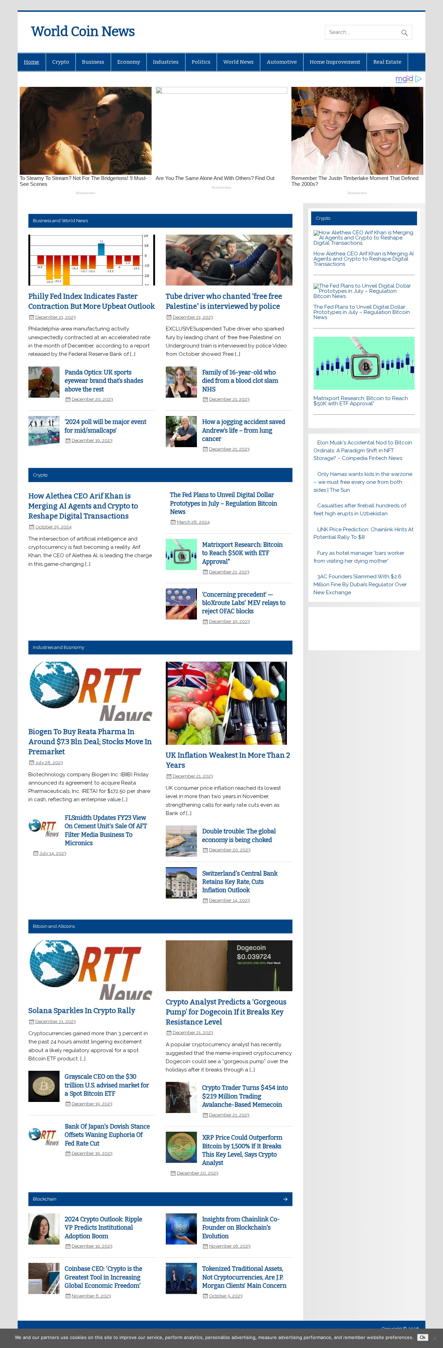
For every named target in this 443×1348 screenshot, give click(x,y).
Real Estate (387, 62)
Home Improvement (335, 62)
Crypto (60, 62)
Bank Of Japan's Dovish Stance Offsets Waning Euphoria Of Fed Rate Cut (107, 1135)
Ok (423, 1337)
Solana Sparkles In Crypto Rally (81, 1010)
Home (31, 62)
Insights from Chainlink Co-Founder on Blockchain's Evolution (241, 1228)
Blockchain (44, 1199)
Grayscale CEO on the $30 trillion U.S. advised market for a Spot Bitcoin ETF (107, 1085)
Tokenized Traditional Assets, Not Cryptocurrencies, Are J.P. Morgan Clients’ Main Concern (244, 1277)
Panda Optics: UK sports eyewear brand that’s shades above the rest (104, 381)
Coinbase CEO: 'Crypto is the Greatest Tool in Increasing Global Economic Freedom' (103, 1277)
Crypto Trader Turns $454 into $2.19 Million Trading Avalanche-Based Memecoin (245, 1096)
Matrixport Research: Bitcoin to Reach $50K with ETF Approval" (242, 553)
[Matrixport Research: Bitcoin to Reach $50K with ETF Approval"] (364, 388)
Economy (128, 62)
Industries (166, 62)
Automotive (282, 62)
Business (93, 62)
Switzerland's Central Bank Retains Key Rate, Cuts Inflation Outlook (240, 882)
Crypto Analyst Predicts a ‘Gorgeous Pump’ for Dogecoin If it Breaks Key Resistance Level (226, 1012)
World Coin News (83, 31)
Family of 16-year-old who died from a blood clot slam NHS (240, 381)
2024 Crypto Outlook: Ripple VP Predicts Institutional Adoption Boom (103, 1228)
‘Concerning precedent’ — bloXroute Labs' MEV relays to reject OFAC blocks (244, 603)
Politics (201, 62)
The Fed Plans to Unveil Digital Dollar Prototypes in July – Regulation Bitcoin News (223, 503)
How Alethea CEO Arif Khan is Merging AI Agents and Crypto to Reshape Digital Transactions (83, 506)
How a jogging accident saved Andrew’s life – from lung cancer (243, 430)
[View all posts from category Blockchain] (285, 1200)
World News (238, 62)
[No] (434, 1338)
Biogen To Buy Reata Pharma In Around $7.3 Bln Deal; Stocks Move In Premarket (90, 741)
